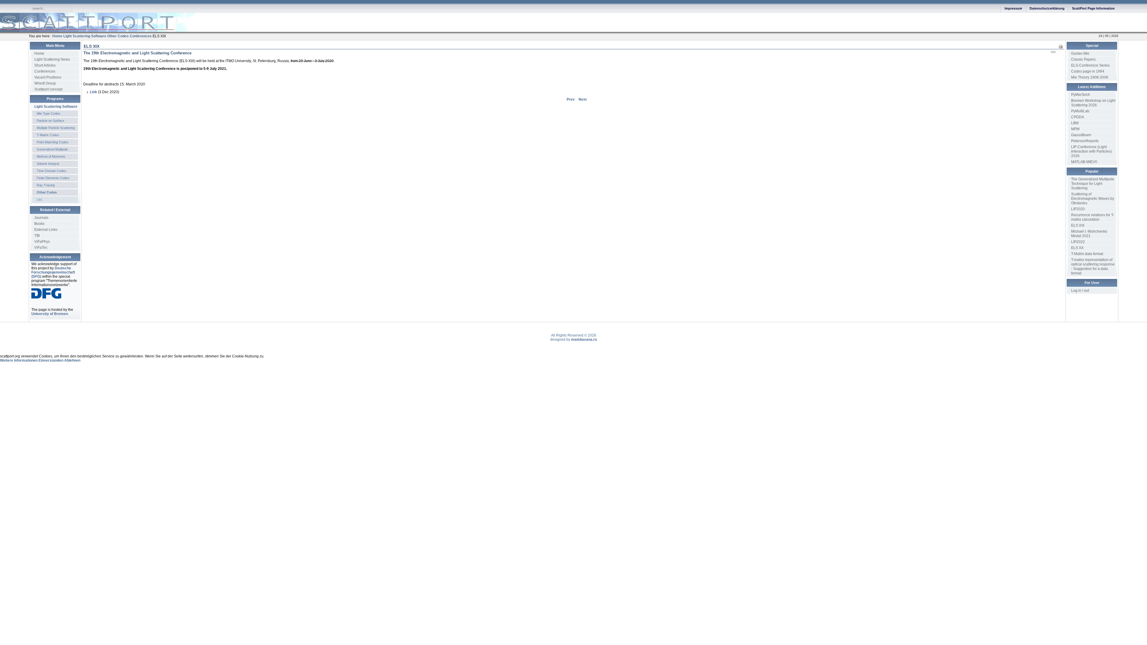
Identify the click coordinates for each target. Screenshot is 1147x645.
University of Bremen (49, 314)
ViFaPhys (42, 241)
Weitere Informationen (19, 360)
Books (39, 224)
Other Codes (47, 192)
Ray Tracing (46, 185)
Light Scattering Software (55, 107)
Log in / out (1080, 290)
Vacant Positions (47, 77)
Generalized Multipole (52, 149)
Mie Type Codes (48, 113)
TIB (37, 236)
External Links (45, 230)
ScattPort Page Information (1093, 8)
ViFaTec (40, 247)
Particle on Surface (50, 120)
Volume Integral (48, 163)
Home (39, 53)
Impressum (1013, 8)
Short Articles (45, 65)
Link (94, 92)
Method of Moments (51, 156)
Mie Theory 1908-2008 (1089, 77)
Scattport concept (48, 89)
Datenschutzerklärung (1047, 8)
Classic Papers (1083, 59)
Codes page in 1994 (1087, 71)
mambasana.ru (584, 339)
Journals (41, 218)
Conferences (44, 71)
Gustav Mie (1080, 53)
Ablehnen (72, 360)
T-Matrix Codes (48, 135)
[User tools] (1053, 52)
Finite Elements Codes (53, 178)
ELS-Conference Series (1090, 65)
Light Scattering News (52, 59)
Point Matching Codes (52, 142)
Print (1062, 46)
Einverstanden (51, 360)
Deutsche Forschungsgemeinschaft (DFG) (53, 272)
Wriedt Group (45, 83)
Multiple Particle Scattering (56, 128)
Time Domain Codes (51, 171)
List (39, 199)
